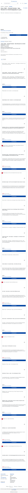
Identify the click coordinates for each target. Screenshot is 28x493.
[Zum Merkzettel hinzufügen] (24, 69)
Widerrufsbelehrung (12, 480)
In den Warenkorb (14, 114)
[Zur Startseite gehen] (14, 1)
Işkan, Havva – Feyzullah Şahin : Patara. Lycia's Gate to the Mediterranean (13, 318)
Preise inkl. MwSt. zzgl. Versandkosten (6, 30)
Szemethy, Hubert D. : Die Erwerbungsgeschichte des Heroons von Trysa (13, 455)
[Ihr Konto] (22, 3)
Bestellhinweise (12, 482)
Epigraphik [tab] (4, 59)
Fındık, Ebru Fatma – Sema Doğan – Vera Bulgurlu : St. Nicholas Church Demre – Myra (13, 237)
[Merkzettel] (21, 3)
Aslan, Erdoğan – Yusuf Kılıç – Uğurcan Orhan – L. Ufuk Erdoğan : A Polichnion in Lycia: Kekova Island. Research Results (12, 73)
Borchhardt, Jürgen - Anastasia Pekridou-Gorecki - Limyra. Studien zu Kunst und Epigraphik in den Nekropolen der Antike (13, 155)
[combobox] (10, 3)
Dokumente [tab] (10, 41)
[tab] (2, 41)
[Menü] (1, 3)
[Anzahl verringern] (1, 35)
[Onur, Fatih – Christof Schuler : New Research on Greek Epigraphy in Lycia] (14, 20)
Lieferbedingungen (12, 481)
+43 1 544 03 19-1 (3, 477)
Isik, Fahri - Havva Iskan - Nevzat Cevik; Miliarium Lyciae (11, 291)
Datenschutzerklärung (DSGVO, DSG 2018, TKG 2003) (13, 478)
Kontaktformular (3, 482)
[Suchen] (17, 3)
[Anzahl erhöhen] (8, 35)
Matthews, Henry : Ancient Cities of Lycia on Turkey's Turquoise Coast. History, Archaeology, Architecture (13, 401)
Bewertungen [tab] (6, 41)
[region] (14, 20)
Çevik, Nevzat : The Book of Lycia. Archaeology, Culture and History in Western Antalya (13, 209)
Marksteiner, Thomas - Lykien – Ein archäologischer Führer (11, 373)
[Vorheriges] (0, 266)
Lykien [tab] (2, 59)
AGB (10, 476)
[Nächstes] (27, 266)
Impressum (11, 475)
